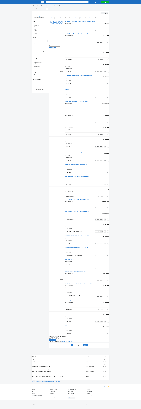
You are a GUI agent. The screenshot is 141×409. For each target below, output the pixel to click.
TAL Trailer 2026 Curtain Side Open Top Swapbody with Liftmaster (78, 75)
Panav (66, 113)
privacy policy (63, 48)
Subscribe (52, 47)
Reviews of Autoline (53, 395)
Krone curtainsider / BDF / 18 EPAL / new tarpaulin (75, 50)
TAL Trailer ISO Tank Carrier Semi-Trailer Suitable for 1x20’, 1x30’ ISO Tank (80, 21)
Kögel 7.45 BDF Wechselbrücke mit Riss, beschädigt (76, 152)
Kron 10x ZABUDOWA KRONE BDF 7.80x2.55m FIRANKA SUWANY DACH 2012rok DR (47, 376)
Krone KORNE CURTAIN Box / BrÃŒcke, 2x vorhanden (76, 101)
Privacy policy (52, 391)
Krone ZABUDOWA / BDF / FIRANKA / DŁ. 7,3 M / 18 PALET (77, 235)
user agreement (70, 48)
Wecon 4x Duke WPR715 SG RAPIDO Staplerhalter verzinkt (77, 176)
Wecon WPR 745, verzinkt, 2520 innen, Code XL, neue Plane (77, 125)
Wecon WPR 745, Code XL (70, 259)
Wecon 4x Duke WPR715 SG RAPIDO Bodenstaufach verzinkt (77, 188)
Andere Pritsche (68, 300)
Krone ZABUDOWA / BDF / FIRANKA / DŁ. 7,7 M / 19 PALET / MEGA (78, 138)
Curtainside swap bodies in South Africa (53, 381)
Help (32, 391)
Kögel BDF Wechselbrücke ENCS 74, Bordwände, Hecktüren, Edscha (79, 283)
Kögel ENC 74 (67, 89)
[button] (105, 30)
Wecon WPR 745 (68, 63)
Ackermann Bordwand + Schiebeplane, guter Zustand (76, 271)
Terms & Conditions (53, 389)
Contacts (33, 393)
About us (33, 389)
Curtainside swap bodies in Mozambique (39, 381)
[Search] (47, 2)
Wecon (66, 325)
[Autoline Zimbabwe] (35, 2)
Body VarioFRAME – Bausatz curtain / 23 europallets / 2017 (77, 33)
